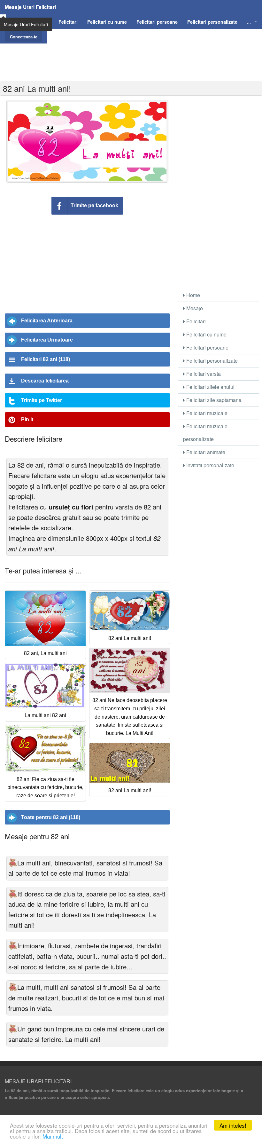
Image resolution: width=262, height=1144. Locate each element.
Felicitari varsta (203, 373)
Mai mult (52, 1136)
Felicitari (195, 321)
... (249, 21)
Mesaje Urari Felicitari (30, 7)
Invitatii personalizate (209, 465)
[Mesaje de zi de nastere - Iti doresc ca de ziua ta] (12, 893)
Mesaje (194, 308)
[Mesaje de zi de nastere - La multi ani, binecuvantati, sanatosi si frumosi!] (12, 862)
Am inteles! (233, 1125)
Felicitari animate (205, 452)
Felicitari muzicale (206, 413)
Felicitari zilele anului (210, 387)
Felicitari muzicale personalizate (205, 432)
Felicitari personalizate (211, 360)
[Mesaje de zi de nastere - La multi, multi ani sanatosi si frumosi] (12, 987)
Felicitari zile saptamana (213, 400)
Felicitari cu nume (206, 334)
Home (192, 295)
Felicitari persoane (206, 347)
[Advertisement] (131, 57)
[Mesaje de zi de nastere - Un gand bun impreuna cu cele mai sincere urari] (12, 1028)
